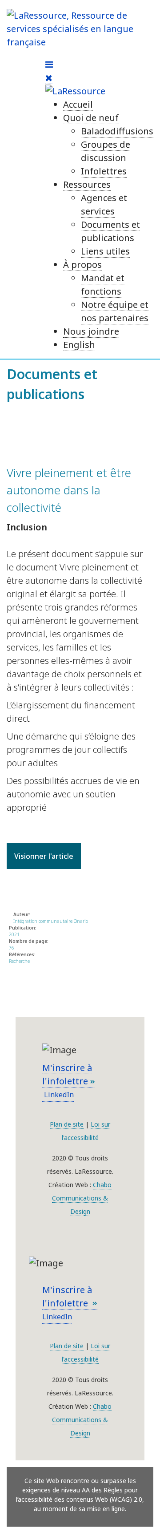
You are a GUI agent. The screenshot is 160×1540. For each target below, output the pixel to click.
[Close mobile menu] (48, 78)
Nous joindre (91, 331)
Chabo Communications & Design (82, 1198)
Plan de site (67, 1124)
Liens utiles (105, 251)
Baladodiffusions (117, 131)
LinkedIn (58, 1094)
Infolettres (104, 171)
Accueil (78, 104)
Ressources (87, 184)
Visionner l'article (43, 856)
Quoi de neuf (91, 118)
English (79, 345)
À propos (82, 265)
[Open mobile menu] (49, 64)
